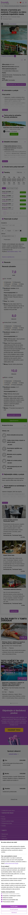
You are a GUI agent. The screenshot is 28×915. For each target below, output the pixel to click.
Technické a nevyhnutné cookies (11, 893)
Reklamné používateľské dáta (10, 899)
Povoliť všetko (14, 906)
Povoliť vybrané (14, 909)
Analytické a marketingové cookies (12, 895)
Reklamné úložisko (8, 897)
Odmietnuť (14, 912)
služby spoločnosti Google (11, 863)
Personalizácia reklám (8, 901)
